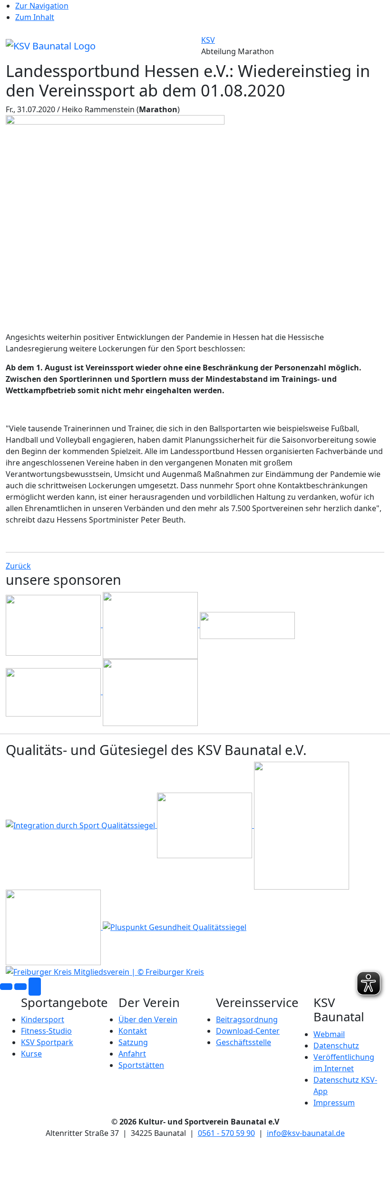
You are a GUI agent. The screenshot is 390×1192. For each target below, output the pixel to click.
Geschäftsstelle (243, 1042)
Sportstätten (141, 1065)
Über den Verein (147, 1019)
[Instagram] (20, 986)
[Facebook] (6, 986)
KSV (208, 40)
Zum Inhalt (34, 17)
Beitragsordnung (247, 1019)
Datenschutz (336, 1045)
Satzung (133, 1042)
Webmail (329, 1034)
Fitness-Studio (46, 1031)
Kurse (31, 1053)
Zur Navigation (41, 5)
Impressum (334, 1102)
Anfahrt (132, 1053)
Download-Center (248, 1031)
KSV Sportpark (47, 1042)
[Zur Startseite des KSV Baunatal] (51, 45)
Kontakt (132, 1031)
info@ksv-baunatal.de (306, 1133)
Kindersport (42, 1019)
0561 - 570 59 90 (226, 1133)
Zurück (18, 566)
